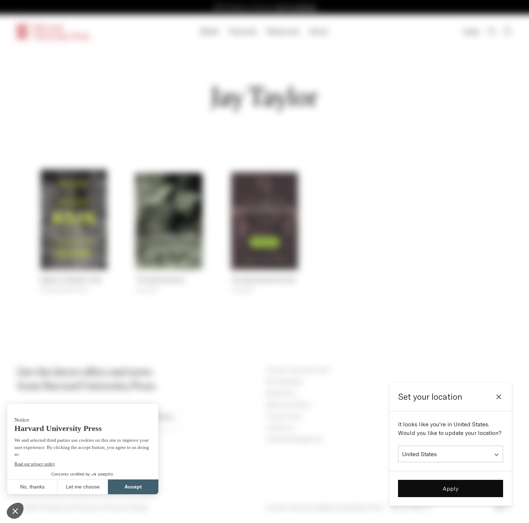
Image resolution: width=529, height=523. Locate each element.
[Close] (498, 397)
